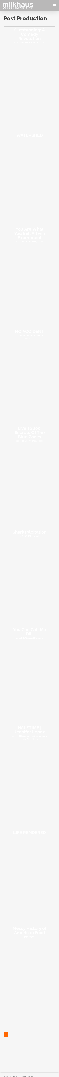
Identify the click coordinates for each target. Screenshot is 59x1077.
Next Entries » (6, 1034)
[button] (54, 5)
